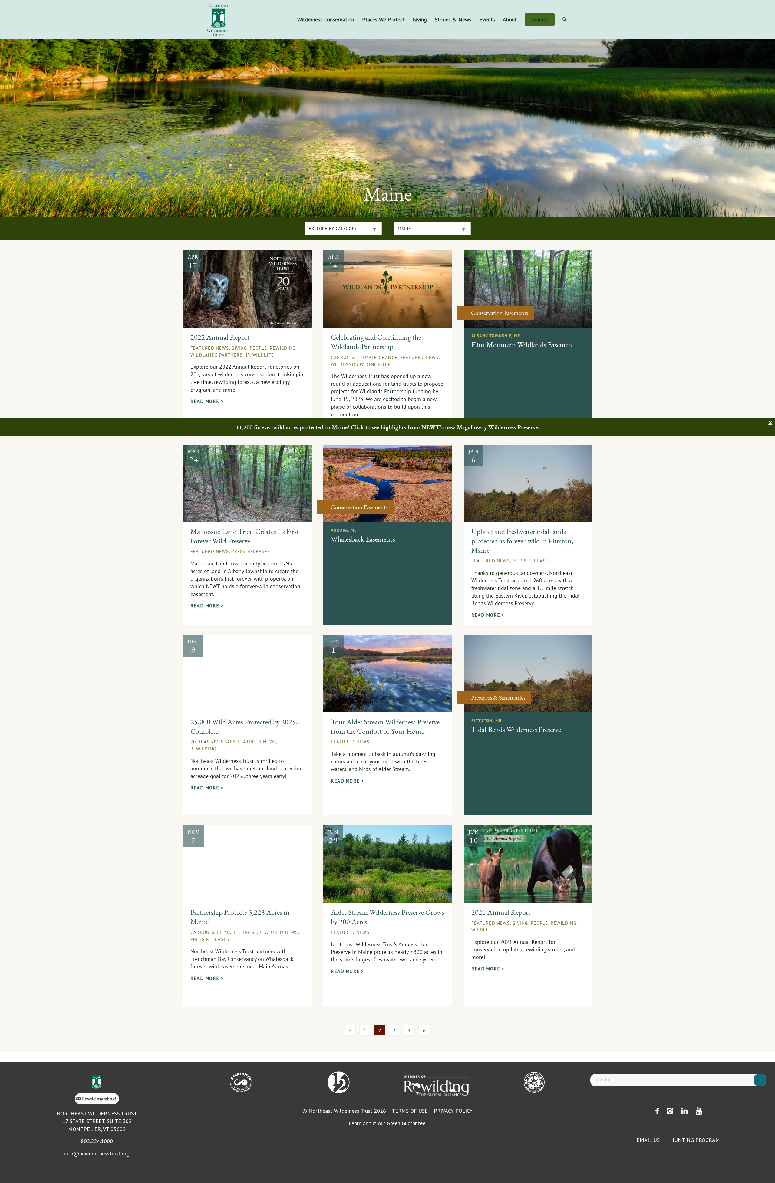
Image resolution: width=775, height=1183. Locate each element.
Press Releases (250, 551)
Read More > (206, 401)
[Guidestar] (534, 1082)
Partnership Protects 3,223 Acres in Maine (239, 917)
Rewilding (282, 348)
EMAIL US (648, 1139)
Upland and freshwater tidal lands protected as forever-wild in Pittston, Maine (522, 541)
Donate (573, 4)
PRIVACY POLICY (453, 1110)
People (258, 348)
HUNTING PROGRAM (695, 1139)
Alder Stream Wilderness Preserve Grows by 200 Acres (387, 917)
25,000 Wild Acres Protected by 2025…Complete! (245, 726)
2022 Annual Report (220, 337)
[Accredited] (240, 1082)
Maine (404, 228)
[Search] (565, 19)
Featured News (209, 348)
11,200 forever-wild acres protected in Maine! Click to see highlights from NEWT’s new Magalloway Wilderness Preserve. (387, 427)
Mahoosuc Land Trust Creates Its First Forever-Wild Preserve (244, 536)
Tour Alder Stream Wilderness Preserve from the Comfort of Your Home (385, 726)
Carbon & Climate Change (364, 357)
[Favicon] (96, 1081)
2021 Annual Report (501, 912)
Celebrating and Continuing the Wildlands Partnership (376, 342)
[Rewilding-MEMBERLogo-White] (436, 1085)
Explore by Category (333, 228)
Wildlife (263, 355)
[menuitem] (325, 19)
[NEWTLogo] (218, 19)
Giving (239, 348)
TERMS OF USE (410, 1110)
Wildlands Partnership (220, 355)
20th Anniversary (212, 742)
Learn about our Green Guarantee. (387, 1123)
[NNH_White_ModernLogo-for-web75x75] (338, 1082)
